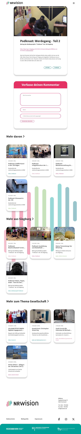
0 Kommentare (29, 50)
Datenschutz (10, 419)
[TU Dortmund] (66, 429)
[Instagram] (66, 419)
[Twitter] (73, 419)
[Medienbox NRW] (14, 429)
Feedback (56, 67)
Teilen (48, 67)
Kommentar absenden (27, 121)
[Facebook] (59, 419)
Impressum (38, 419)
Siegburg (32, 49)
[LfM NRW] (40, 429)
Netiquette (24, 419)
